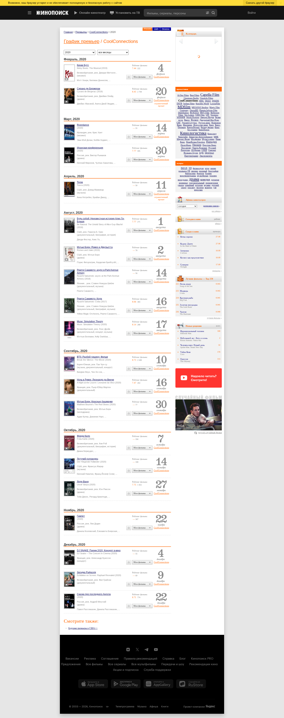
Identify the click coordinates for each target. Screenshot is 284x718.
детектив (215, 180)
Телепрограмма (125, 706)
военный (203, 171)
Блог (182, 658)
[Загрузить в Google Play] (126, 683)
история (199, 185)
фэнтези (200, 173)
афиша (217, 223)
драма (194, 179)
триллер (213, 175)
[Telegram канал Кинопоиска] (146, 649)
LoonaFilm (215, 103)
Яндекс (210, 706)
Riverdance (83, 125)
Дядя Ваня (83, 481)
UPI (207, 115)
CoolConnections (98, 32)
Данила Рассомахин (107, 609)
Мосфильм (196, 139)
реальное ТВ (184, 171)
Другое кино (204, 122)
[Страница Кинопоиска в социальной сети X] (137, 649)
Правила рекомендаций (140, 658)
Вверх (187, 120)
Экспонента (205, 155)
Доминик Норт (96, 416)
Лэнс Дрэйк (104, 329)
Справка (168, 658)
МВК (216, 137)
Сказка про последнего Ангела (94, 594)
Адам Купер (82, 416)
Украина (165, 29)
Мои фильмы (139, 77)
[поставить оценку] (128, 77)
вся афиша (216, 211)
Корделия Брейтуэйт (106, 262)
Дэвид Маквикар (96, 190)
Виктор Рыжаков (98, 155)
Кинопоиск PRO (202, 658)
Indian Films (189, 103)
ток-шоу (191, 187)
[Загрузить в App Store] (93, 683)
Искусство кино (200, 125)
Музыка (141, 706)
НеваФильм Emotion (195, 142)
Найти (213, 13)
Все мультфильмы (143, 663)
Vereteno (214, 115)
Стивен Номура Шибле (102, 283)
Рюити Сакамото (85, 291)
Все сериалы (117, 663)
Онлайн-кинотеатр (92, 13)
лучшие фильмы (213, 318)
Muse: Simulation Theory (90, 321)
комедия (205, 179)
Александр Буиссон (101, 558)
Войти (252, 12)
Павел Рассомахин (86, 609)
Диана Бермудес (85, 451)
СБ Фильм (195, 150)
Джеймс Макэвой (85, 104)
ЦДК (201, 153)
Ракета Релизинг (199, 148)
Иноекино (187, 125)
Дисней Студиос (189, 122)
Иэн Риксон (104, 489)
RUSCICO (194, 112)
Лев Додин (95, 523)
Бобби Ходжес (101, 140)
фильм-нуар (198, 168)
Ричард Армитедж (98, 497)
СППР (204, 150)
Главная (68, 32)
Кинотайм (183, 137)
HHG (201, 101)
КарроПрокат (193, 127)
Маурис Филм (183, 139)
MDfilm (184, 107)
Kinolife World (202, 103)
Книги (164, 706)
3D (190, 168)
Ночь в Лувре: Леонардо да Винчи (95, 379)
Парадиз (211, 141)
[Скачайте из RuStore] (191, 683)
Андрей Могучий (98, 602)
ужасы (181, 185)
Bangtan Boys (83, 372)
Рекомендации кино (203, 663)
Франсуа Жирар (95, 466)
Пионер (196, 145)
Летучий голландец (87, 458)
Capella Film (209, 95)
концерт (208, 187)
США (156, 29)
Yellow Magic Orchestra (88, 314)
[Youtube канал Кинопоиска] (156, 649)
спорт (183, 187)
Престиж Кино (209, 145)
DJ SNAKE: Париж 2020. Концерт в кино (99, 550)
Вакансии (72, 658)
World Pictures (192, 117)
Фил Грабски (105, 580)
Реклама (90, 658)
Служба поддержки (157, 669)
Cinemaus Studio (191, 98)
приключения (212, 183)
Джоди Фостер (84, 239)
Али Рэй (103, 443)
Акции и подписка (126, 669)
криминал (183, 183)
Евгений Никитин (85, 474)
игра (207, 168)
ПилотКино (186, 145)
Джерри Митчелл (107, 73)
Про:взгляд (186, 148)
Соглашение (110, 658)
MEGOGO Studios (200, 107)
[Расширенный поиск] (207, 13)
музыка (207, 185)
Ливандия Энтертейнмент (201, 137)
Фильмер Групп (191, 153)
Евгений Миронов (85, 163)
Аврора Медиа (207, 117)
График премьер (81, 41)
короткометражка (188, 175)
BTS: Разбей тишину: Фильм (92, 357)
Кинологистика (193, 133)
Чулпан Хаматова (104, 163)
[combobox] (174, 13)
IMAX (208, 101)
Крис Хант (97, 132)
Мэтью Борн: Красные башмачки (95, 401)
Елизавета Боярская (107, 531)
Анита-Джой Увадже (104, 104)
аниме (213, 168)
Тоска (80, 182)
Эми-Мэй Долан (85, 140)
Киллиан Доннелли (98, 80)
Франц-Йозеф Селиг (104, 474)
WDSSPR (181, 117)
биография (213, 171)
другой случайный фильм (210, 432)
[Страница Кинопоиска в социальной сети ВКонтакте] (128, 649)
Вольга (194, 119)
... (110, 80)
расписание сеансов (211, 206)
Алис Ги (95, 239)
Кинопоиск (96, 706)
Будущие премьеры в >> (83, 628)
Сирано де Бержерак (88, 88)
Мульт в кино (208, 139)
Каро (211, 125)
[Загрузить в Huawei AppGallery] (158, 683)
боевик (208, 173)
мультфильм (202, 175)
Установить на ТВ (128, 13)
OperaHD (194, 110)
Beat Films (194, 95)
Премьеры (81, 32)
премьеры (216, 271)
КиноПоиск (204, 129)
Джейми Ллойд (106, 96)
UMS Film (200, 115)
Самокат (212, 150)
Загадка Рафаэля (86, 572)
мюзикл (194, 171)
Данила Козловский (86, 531)
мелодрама (183, 180)
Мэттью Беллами (85, 336)
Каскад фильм (207, 127)
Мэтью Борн (94, 255)
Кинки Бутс (83, 65)
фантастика (190, 173)
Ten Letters (189, 115)
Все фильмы (94, 663)
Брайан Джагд (99, 197)
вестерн (200, 187)
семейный (189, 185)
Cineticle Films (206, 98)
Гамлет (81, 516)
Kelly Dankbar (101, 336)
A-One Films (183, 95)
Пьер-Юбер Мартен (101, 387)
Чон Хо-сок (96, 372)
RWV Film (204, 112)
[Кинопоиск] (52, 13)
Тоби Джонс (82, 497)
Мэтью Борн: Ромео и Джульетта (95, 247)
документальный (196, 183)
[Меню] (29, 12)
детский (215, 185)
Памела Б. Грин (95, 232)
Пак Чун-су (101, 364)
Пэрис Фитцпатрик (86, 262)
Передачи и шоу (172, 663)
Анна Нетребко (84, 197)
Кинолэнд (212, 133)
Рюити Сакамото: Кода (89, 298)
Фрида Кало (83, 436)
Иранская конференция (90, 147)
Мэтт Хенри (82, 80)
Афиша (154, 706)
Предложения (71, 663)
